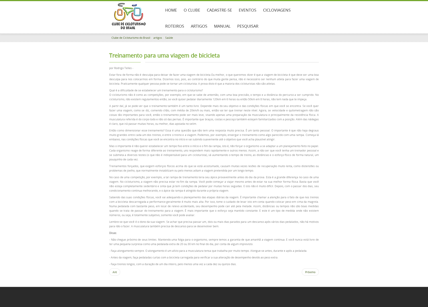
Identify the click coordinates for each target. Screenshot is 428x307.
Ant (115, 272)
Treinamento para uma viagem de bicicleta (164, 55)
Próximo (310, 272)
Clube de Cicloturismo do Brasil (130, 37)
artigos (157, 37)
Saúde (169, 37)
